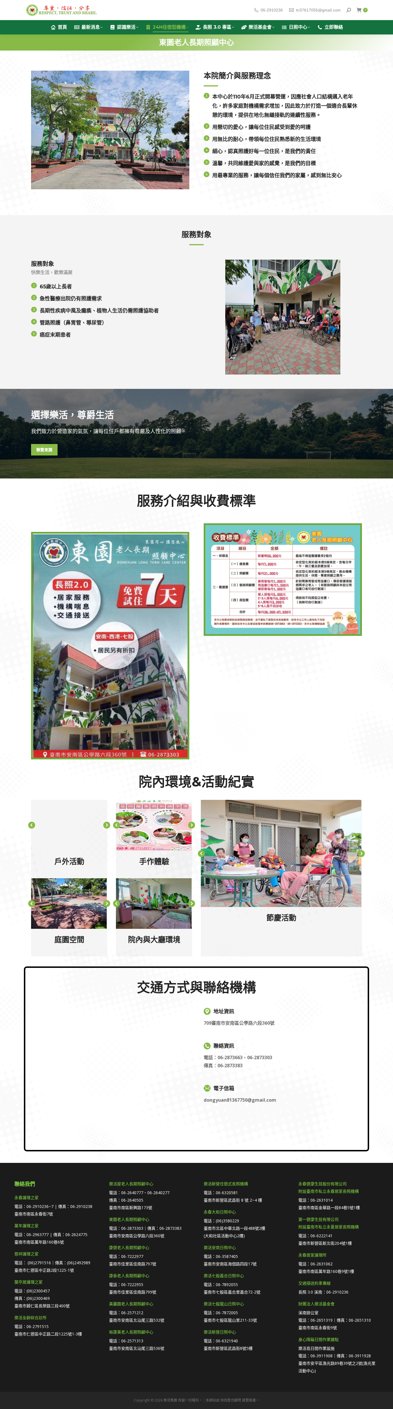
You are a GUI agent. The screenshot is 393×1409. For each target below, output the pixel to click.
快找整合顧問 (230, 1400)
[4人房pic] (154, 903)
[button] (31, 825)
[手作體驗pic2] (154, 825)
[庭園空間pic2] (69, 903)
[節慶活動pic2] (281, 853)
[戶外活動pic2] (69, 825)
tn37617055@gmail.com (318, 10)
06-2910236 (272, 10)
